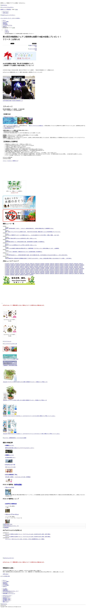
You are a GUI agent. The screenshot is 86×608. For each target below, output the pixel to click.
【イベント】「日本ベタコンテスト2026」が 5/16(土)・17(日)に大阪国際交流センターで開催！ (25, 539)
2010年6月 (61, 272)
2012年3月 (66, 271)
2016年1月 (81, 267)
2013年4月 (7, 271)
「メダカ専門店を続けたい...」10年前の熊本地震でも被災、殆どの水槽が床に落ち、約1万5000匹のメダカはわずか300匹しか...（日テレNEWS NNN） (36, 255)
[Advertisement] (11, 171)
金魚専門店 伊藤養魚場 (11, 503)
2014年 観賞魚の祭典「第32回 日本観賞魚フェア (13, 100)
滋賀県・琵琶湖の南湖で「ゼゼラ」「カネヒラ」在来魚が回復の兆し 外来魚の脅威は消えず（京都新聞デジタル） (29, 228)
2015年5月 (42, 268)
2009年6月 (42, 273)
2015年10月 (18, 268)
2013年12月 (46, 269)
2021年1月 (22, 263)
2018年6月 (17, 266)
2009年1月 (66, 273)
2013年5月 (81, 269)
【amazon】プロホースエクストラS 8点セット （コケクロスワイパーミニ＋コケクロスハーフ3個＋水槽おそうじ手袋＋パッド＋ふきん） (31, 433)
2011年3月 (22, 272)
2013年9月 (61, 269)
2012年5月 (57, 271)
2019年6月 (37, 264)
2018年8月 (7, 266)
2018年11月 (71, 264)
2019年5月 (42, 264)
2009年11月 (17, 273)
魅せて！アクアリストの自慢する (36, 125)
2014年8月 (7, 269)
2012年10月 (37, 271)
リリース (7, 32)
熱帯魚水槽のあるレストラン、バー (10, 591)
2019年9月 (23, 264)
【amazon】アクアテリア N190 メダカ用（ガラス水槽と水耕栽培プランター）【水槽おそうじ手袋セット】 (25, 381)
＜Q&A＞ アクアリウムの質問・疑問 (10, 359)
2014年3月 (31, 269)
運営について (5, 601)
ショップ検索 (5, 21)
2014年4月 (26, 269)
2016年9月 (42, 267)
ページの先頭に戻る (5, 576)
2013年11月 (51, 269)
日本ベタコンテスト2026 (10, 467)
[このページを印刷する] (32, 50)
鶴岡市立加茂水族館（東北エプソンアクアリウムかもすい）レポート (19, 447)
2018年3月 (31, 266)
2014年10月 (77, 268)
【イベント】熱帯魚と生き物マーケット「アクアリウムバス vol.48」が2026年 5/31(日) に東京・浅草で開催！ (28, 536)
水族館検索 (5, 589)
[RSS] (16, 9)
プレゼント (9, 160)
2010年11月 (36, 272)
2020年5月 (61, 263)
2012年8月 (47, 271)
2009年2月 (61, 273)
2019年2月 (57, 264)
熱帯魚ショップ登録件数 (5, 9)
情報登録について (6, 598)
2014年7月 (12, 269)
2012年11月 (32, 271)
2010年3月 (76, 272)
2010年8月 (52, 272)
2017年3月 (12, 267)
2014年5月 (22, 269)
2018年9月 (82, 264)
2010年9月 (47, 272)
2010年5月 (66, 272)
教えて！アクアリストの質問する (11, 125)
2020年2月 (76, 263)
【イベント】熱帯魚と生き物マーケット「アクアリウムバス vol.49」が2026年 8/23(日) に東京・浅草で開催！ (28, 534)
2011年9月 (81, 271)
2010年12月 (31, 272)
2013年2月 (17, 271)
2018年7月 (12, 266)
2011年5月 (12, 272)
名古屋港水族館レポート (10, 457)
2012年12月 (26, 271)
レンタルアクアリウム (7, 25)
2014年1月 (41, 269)
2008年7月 (17, 274)
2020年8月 (47, 263)
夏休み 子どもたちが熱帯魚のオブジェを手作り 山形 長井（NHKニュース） (21, 245)
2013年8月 (66, 269)
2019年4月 (47, 264)
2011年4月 (17, 272)
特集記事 (5, 22)
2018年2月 (36, 266)
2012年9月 (42, 271)
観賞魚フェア (15, 160)
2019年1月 (61, 264)
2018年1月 (41, 266)
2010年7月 (57, 272)
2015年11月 (12, 268)
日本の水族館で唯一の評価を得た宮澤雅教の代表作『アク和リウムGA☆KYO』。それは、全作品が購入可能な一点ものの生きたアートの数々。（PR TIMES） (38, 258)
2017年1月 (22, 267)
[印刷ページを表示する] (32, 46)
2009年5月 (47, 273)
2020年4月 (66, 263)
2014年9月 (82, 268)
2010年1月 (7, 273)
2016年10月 (37, 267)
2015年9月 (23, 268)
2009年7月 (37, 273)
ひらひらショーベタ (10, 464)
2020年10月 (37, 263)
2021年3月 (12, 263)
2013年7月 (71, 269)
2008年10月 (81, 273)
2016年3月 (71, 267)
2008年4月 (31, 274)
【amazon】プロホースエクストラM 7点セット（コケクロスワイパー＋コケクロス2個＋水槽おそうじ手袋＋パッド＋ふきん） (29, 415)
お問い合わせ (5, 12)
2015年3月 (52, 268)
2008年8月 (12, 274)
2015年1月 (61, 268)
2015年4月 (47, 268)
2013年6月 (76, 269)
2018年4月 (26, 266)
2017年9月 (61, 266)
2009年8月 (33, 273)
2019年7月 (33, 264)
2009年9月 (28, 273)
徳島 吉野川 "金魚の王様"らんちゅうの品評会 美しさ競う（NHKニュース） (21, 238)
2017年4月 (7, 267)
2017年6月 (76, 266)
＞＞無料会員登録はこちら (8, 128)
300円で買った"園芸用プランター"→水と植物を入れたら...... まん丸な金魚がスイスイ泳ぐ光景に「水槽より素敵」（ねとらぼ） (32, 235)
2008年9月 (7, 274)
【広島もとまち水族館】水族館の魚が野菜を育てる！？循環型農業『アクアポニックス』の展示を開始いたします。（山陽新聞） (32, 248)
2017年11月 (51, 266)
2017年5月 (81, 266)
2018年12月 (66, 264)
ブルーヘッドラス (9, 487)
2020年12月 (26, 263)
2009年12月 (12, 273)
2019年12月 (7, 264)
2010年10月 (42, 272)
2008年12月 (71, 273)
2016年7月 (52, 267)
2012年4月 (61, 271)
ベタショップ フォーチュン (12, 514)
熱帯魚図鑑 (5, 24)
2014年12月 (66, 268)
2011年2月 (26, 272)
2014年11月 (71, 268)
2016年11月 (32, 267)
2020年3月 (71, 263)
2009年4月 (52, 273)
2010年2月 (81, 272)
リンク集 (5, 588)
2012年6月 (52, 271)
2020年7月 (52, 263)
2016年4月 (66, 267)
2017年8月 (66, 266)
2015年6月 (37, 268)
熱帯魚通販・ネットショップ (9, 593)
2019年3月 (52, 264)
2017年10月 (56, 266)
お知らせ (5, 26)
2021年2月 (17, 263)
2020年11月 (32, 263)
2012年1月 (76, 271)
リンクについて (6, 596)
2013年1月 (22, 271)
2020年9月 (42, 263)
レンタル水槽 (5, 585)
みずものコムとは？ (7, 595)
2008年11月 (76, 273)
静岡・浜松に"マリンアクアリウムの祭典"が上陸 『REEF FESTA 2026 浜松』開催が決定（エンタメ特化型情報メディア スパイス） (33, 231)
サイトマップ (5, 11)
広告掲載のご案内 (6, 599)
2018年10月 (77, 264)
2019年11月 (12, 264)
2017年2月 (17, 267)
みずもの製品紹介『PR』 (11, 474)
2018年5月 (22, 266)
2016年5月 (61, 267)
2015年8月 (28, 268)
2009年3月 (57, 273)
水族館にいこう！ (9, 445)
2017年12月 (46, 266)
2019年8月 (28, 264)
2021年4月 (7, 263)
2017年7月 (71, 266)
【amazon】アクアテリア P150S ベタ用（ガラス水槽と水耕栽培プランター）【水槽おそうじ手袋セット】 (25, 400)
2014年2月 (36, 269)
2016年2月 (76, 267)
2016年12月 (26, 267)
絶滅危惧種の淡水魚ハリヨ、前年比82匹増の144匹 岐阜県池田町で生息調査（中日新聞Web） (25, 241)
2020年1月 (81, 263)
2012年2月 (71, 271)
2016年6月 (57, 267)
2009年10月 (22, 273)
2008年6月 (22, 274)
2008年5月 (26, 274)
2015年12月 (7, 268)
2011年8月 (7, 272)
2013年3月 (12, 271)
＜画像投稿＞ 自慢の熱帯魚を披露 (10, 365)
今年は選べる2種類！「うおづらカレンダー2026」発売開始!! (18, 476)
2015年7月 (33, 268)
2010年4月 (71, 272)
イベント (5, 160)
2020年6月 (57, 263)
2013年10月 (56, 269)
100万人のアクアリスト (9, 116)
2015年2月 (57, 268)
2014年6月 (17, 269)
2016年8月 (47, 267)
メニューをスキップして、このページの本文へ (10, 18)
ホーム (4, 20)
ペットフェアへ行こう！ (8, 592)
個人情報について (6, 600)
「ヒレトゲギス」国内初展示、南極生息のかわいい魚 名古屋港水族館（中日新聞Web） (23, 251)
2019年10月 (18, 264)
